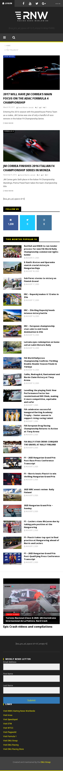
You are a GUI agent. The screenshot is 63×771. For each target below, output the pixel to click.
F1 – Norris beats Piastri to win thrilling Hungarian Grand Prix (40, 475)
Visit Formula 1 (10, 736)
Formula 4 (9, 131)
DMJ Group (45, 762)
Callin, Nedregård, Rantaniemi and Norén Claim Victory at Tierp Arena (42, 377)
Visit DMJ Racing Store (13, 749)
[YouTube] (30, 3)
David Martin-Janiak (25, 107)
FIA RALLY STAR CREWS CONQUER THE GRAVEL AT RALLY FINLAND (41, 443)
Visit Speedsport (10, 719)
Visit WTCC (8, 728)
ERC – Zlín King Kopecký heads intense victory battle (39, 312)
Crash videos (13, 614)
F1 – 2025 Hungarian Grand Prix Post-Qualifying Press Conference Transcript (42, 556)
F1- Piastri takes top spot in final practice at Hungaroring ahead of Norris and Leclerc (41, 540)
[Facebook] (23, 3)
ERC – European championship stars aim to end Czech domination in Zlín (39, 329)
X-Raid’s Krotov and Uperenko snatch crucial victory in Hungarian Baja (39, 265)
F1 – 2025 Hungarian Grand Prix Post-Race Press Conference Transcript (40, 460)
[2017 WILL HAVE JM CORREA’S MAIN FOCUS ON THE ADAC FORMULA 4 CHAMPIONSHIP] (31, 72)
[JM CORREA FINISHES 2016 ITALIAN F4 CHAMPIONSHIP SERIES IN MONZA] (31, 146)
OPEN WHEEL (9, 56)
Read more (8, 123)
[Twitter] (37, 3)
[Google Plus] (43, 3)
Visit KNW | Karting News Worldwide (19, 711)
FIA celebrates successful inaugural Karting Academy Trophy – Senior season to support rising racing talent (38, 414)
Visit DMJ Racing (11, 745)
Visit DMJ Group (10, 741)
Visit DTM (7, 724)
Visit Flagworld (9, 732)
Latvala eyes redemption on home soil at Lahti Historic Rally (41, 343)
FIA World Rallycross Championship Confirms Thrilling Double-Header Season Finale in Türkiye (41, 362)
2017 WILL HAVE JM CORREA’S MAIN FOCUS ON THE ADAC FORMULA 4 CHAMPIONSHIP (27, 98)
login (8, 3)
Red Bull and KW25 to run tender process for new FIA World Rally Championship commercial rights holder (41, 250)
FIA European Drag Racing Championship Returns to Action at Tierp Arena (41, 428)
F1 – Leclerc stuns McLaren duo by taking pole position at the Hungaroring (41, 524)
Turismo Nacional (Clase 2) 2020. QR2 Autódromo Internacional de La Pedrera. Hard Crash (31, 619)
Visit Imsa (7, 715)
